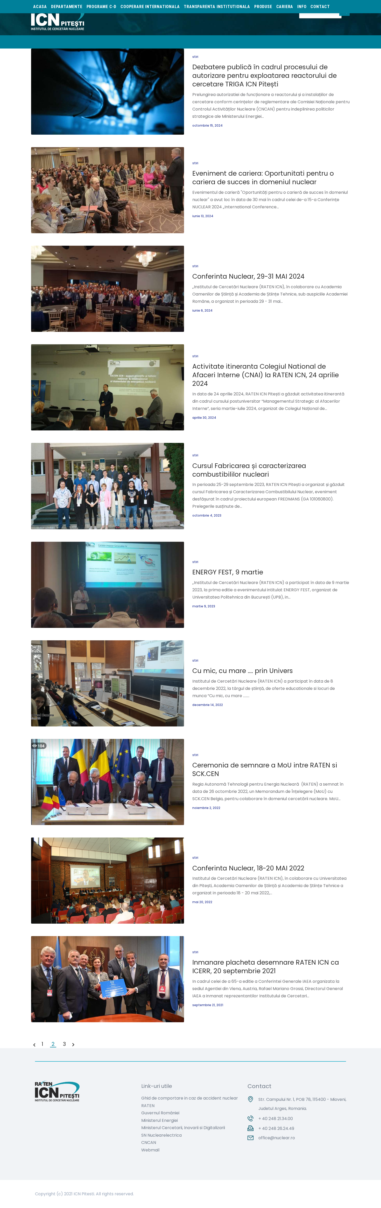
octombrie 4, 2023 (206, 515)
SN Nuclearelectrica (161, 1135)
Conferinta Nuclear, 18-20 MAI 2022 (248, 868)
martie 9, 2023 (203, 606)
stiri (195, 56)
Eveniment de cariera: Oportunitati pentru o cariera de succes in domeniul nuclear (263, 177)
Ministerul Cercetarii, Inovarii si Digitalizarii (183, 1128)
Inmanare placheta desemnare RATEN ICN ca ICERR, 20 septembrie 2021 (265, 966)
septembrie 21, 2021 (207, 1005)
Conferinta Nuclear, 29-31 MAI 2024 (248, 276)
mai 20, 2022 (202, 902)
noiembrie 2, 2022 (206, 808)
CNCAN (148, 1142)
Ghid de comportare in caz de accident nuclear (189, 1098)
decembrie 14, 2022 (207, 705)
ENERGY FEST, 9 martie (227, 572)
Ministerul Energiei (159, 1120)
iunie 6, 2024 (202, 310)
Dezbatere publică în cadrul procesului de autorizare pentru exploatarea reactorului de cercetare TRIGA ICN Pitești (264, 75)
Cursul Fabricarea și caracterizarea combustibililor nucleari (249, 470)
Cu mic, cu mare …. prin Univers (242, 671)
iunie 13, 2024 (202, 216)
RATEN (147, 1106)
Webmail (150, 1150)
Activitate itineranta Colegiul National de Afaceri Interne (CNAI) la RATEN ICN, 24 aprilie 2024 (265, 375)
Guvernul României (160, 1113)
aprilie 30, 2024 (204, 417)
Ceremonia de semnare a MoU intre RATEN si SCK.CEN (264, 769)
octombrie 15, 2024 (207, 125)
